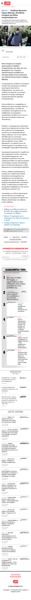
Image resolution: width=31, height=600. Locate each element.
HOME (3, 6)
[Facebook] (27, 44)
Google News (23, 229)
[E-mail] (24, 57)
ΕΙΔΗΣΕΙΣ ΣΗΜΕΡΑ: (9, 206)
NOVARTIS (24, 237)
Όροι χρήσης (6, 590)
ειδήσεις (20, 231)
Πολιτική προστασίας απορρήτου (19, 590)
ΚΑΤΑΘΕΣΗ (24, 242)
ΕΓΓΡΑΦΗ (25, 256)
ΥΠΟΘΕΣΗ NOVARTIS (15, 239)
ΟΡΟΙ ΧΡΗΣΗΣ (6, 259)
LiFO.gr (15, 229)
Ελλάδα (12, 6)
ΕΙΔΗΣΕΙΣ (8, 6)
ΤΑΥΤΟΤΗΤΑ (15, 575)
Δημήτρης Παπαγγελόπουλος (11, 242)
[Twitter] (29, 44)
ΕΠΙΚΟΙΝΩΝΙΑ (15, 577)
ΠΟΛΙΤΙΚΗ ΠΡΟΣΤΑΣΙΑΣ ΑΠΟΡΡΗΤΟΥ (19, 259)
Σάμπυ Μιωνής (16, 237)
